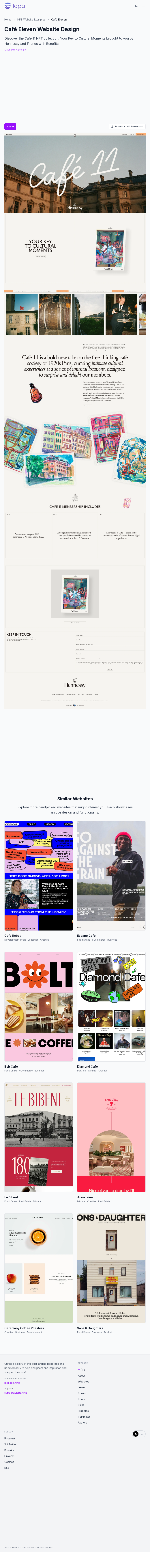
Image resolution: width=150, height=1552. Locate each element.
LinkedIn (9, 1456)
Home (8, 19)
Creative (44, 939)
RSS (6, 1467)
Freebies (83, 1410)
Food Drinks (83, 939)
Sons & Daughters (90, 1328)
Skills (81, 1404)
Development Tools (15, 939)
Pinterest (9, 1438)
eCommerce (99, 939)
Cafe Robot (12, 935)
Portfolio (82, 1070)
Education (33, 939)
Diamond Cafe (87, 1066)
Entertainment (34, 1332)
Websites (83, 1381)
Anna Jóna (85, 1197)
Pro (83, 1369)
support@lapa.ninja (15, 1392)
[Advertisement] (75, 746)
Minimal (92, 1070)
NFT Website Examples (31, 19)
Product (108, 1332)
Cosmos (9, 1461)
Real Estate (25, 1201)
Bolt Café (11, 1066)
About (81, 1375)
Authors (82, 1422)
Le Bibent (11, 1197)
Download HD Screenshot (129, 126)
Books (82, 1393)
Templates (84, 1416)
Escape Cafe (86, 935)
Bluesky (9, 1450)
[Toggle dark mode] (136, 6)
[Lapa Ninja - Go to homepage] (14, 5)
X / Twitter (10, 1444)
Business (112, 939)
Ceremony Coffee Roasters (24, 1328)
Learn (81, 1387)
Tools (81, 1399)
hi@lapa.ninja (12, 1382)
